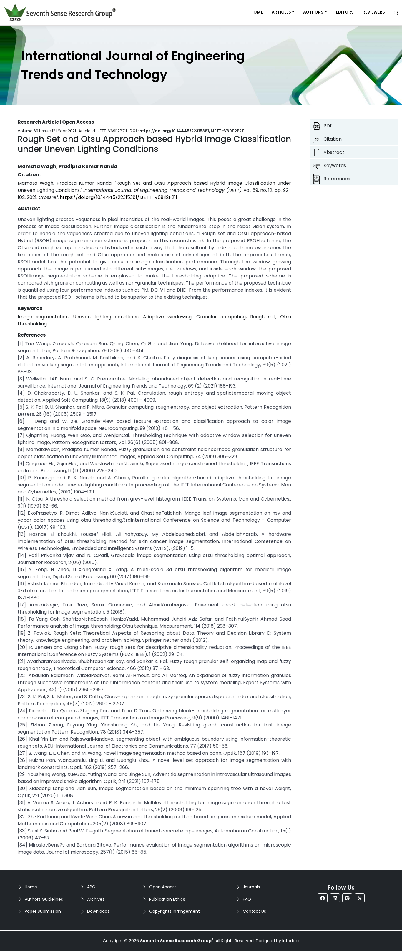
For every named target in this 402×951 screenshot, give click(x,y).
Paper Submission (43, 911)
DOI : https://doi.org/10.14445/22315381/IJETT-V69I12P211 (187, 131)
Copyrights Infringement (174, 911)
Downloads (98, 911)
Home (256, 12)
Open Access (163, 887)
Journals (251, 887)
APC (91, 887)
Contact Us (254, 911)
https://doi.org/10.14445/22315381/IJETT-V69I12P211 (118, 197)
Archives (95, 899)
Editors (345, 12)
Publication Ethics (167, 899)
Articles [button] (281, 12)
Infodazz (291, 941)
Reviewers (374, 12)
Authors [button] (313, 12)
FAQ (247, 899)
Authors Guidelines (44, 899)
